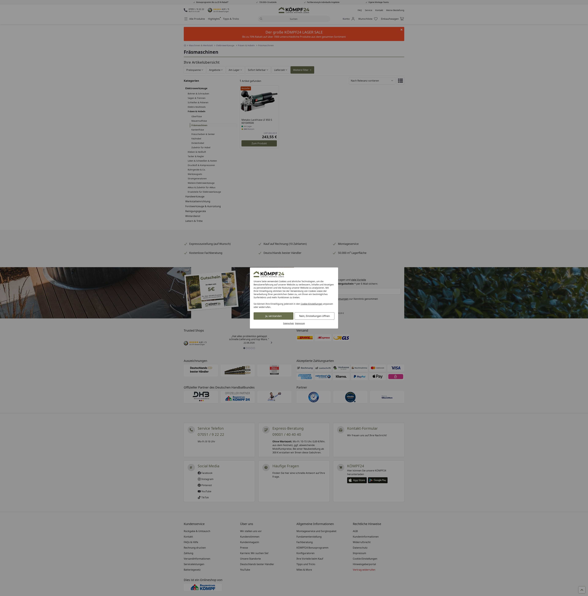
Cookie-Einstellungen (311, 303)
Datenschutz (288, 323)
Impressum (300, 323)
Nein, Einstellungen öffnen (314, 316)
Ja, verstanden (273, 316)
